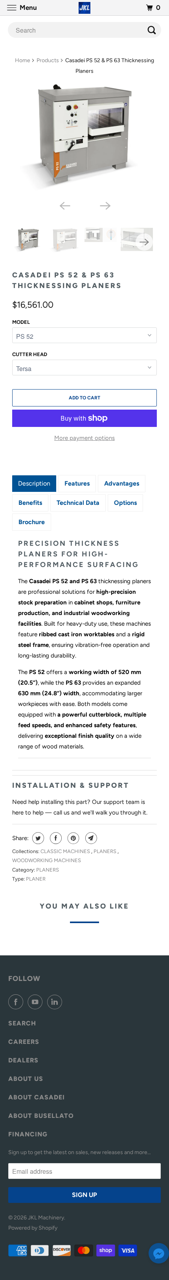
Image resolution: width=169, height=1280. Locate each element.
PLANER (36, 879)
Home (22, 60)
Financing (28, 1134)
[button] (159, 1255)
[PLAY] (84, 139)
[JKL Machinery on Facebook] (17, 1001)
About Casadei (36, 1097)
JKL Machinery (46, 1217)
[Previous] (64, 205)
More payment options (84, 437)
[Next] (105, 205)
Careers (23, 1041)
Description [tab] (34, 483)
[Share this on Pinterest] (72, 838)
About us (25, 1078)
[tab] (77, 483)
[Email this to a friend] (90, 838)
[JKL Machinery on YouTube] (37, 1001)
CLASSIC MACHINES (65, 851)
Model (21, 322)
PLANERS (106, 851)
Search (22, 1023)
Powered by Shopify (32, 1228)
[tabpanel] (84, 648)
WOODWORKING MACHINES (46, 860)
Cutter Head (29, 354)
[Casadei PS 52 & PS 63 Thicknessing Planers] (84, 139)
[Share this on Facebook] (55, 838)
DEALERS (23, 1060)
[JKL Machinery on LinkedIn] (56, 1001)
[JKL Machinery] (84, 7)
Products (48, 60)
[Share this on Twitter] (37, 838)
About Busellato (41, 1115)
